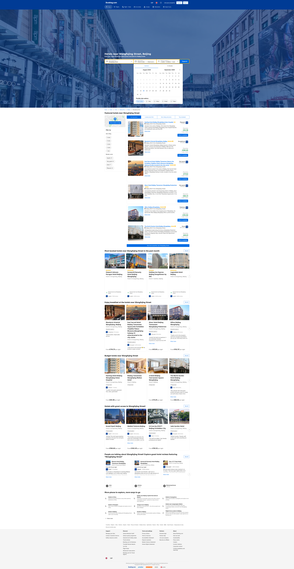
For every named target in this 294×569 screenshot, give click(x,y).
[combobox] (119, 62)
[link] (115, 137)
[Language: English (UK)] (156, 3)
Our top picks (134, 117)
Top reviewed (182, 117)
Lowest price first (149, 117)
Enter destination (112, 60)
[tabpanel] (158, 86)
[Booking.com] (111, 3)
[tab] (146, 66)
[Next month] (180, 70)
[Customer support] (161, 3)
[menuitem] (108, 7)
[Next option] (189, 276)
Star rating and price (166, 117)
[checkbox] (156, 76)
